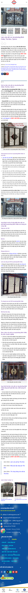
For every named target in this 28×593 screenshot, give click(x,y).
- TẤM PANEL (13, 561)
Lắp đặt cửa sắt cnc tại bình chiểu (18, 69)
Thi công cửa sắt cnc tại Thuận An (21, 500)
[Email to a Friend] (5, 74)
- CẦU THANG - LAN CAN (7, 545)
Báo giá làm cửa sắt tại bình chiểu (11, 66)
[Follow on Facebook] (1, 572)
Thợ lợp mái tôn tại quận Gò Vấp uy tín (6, 500)
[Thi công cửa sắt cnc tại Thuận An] (21, 489)
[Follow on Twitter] (4, 572)
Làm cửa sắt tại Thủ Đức (17, 462)
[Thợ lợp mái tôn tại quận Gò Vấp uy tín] (7, 489)
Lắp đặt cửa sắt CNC (7, 157)
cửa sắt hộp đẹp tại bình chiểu (14, 68)
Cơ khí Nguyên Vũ (11, 118)
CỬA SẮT (4, 542)
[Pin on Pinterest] (7, 74)
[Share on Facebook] (2, 74)
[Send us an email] (7, 572)
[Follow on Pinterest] (13, 572)
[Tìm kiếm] (26, 2)
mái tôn (18, 241)
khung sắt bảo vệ (13, 253)
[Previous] (3, 17)
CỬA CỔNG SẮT (11, 542)
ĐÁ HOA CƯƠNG (6, 561)
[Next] (25, 17)
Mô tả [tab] (2, 81)
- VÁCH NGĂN (15, 558)
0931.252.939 (7, 524)
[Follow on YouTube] (16, 572)
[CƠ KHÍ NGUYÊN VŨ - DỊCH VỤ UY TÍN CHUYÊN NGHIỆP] (14, 2)
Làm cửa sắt (10, 35)
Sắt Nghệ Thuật (13, 64)
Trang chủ (3, 35)
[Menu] (2, 2)
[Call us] (10, 572)
